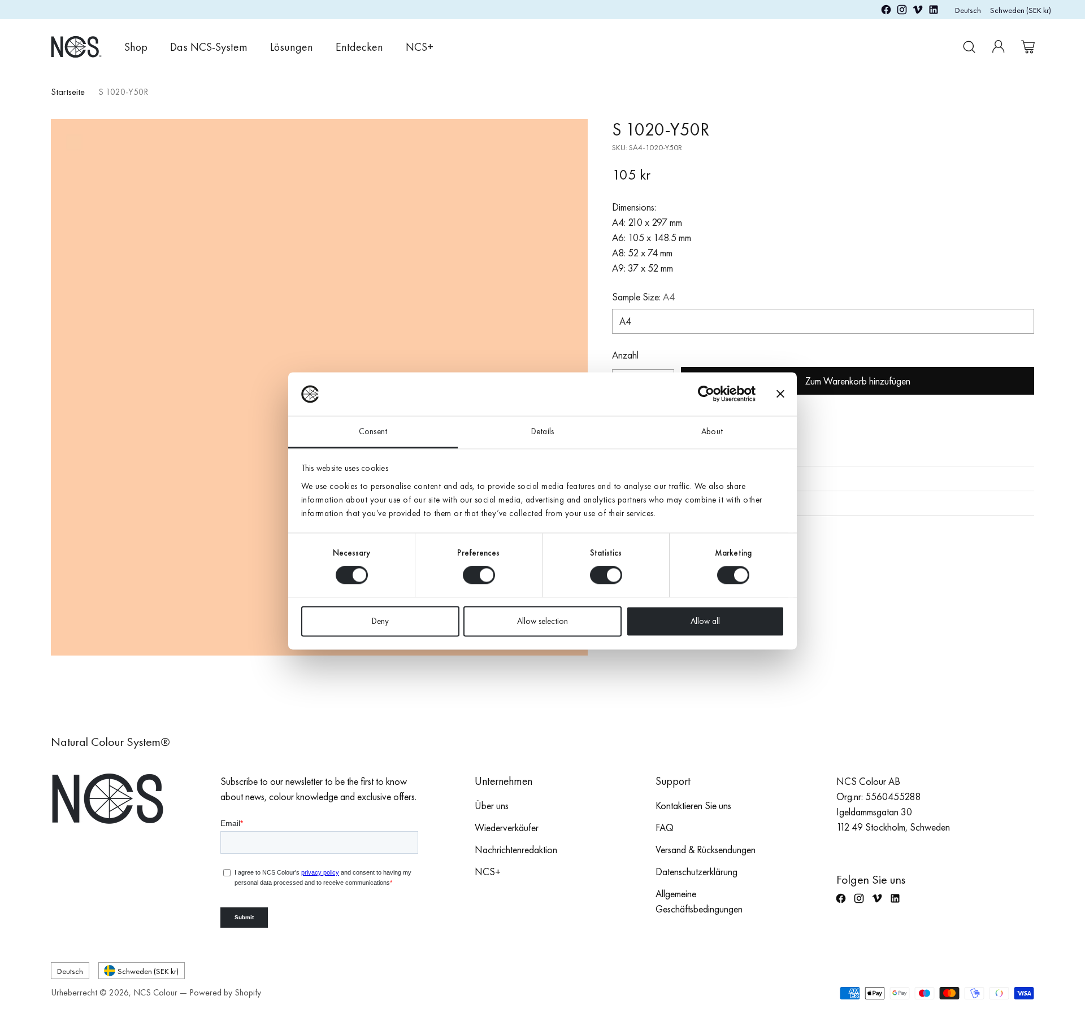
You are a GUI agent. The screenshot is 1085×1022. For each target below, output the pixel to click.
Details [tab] (542, 431)
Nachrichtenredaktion (516, 849)
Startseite (68, 92)
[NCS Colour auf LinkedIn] (933, 11)
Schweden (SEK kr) (1020, 10)
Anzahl (625, 354)
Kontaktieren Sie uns (693, 805)
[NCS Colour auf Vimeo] (917, 11)
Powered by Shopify (225, 992)
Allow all (705, 621)
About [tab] (712, 431)
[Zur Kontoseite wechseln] (998, 47)
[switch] (479, 575)
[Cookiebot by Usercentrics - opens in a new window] (706, 394)
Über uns (492, 805)
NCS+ (488, 871)
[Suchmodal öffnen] (969, 47)
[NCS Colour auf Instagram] (902, 11)
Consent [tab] (373, 431)
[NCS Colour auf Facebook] (886, 11)
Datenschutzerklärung (696, 871)
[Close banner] (780, 394)
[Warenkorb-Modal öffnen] (1028, 47)
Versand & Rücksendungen (706, 849)
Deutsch (968, 10)
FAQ (665, 827)
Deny (380, 621)
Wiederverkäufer (507, 827)
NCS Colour (155, 992)
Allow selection (542, 621)
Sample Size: (643, 296)
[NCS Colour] (76, 46)
